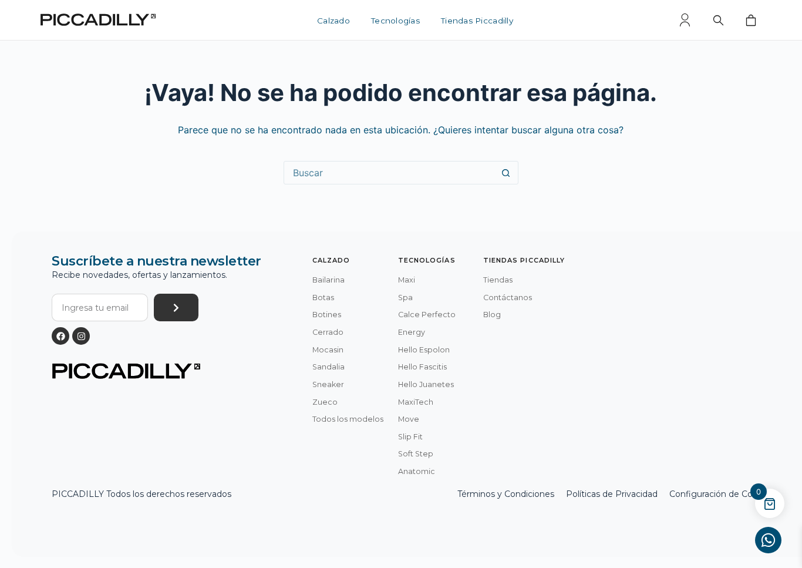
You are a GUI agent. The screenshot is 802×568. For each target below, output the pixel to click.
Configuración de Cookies (721, 494)
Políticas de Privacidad (612, 494)
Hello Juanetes (426, 384)
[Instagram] (81, 336)
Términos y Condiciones (505, 494)
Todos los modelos (347, 419)
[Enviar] (176, 307)
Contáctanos (507, 297)
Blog (492, 314)
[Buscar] (718, 20)
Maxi (406, 279)
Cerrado (327, 332)
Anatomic (416, 471)
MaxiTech (415, 402)
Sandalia (328, 366)
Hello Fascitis (422, 366)
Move (408, 419)
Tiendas (498, 279)
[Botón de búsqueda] (506, 172)
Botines (326, 314)
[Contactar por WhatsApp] (768, 540)
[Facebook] (60, 336)
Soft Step (415, 453)
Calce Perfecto (427, 314)
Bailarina (328, 279)
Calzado (333, 21)
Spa (405, 297)
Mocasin (327, 349)
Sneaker (328, 384)
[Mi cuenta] (685, 20)
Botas (323, 297)
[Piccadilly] (98, 20)
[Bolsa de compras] (751, 20)
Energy (411, 332)
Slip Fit (410, 436)
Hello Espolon (424, 349)
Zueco (325, 402)
